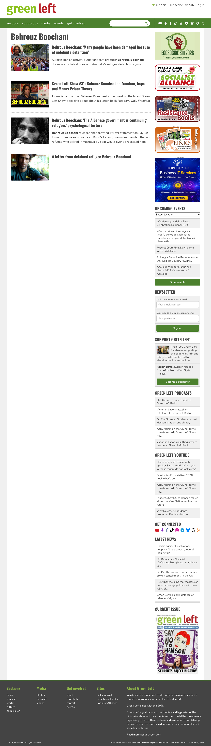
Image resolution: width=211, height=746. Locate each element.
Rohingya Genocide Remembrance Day (177, 259)
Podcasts (42, 699)
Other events (177, 282)
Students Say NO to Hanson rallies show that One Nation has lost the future (177, 501)
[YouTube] (157, 530)
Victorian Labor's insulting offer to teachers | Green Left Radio (177, 443)
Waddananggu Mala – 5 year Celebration (173, 223)
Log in (200, 5)
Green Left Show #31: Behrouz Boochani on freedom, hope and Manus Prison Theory (98, 86)
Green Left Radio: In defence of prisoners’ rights (175, 583)
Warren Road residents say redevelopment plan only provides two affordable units (177, 595)
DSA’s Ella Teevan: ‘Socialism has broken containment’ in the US (177, 560)
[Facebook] (167, 530)
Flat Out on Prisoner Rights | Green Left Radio (174, 401)
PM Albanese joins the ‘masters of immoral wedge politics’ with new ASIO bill (177, 572)
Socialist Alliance (107, 703)
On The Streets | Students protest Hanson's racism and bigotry (177, 421)
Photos (41, 695)
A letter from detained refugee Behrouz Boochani (91, 156)
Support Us (30, 23)
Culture (11, 707)
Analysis (11, 699)
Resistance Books (107, 699)
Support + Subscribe (169, 5)
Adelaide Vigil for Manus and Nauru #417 (174, 268)
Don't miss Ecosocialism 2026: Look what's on (175, 477)
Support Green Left (172, 339)
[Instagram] (177, 530)
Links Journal (104, 695)
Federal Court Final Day (171, 247)
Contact (71, 703)
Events (59, 23)
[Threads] (193, 530)
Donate (190, 5)
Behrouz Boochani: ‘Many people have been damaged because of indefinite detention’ (101, 49)
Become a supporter (178, 382)
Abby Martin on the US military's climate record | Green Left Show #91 (176, 432)
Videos (40, 703)
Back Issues (13, 711)
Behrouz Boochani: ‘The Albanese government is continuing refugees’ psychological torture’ (99, 122)
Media (46, 23)
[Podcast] (162, 530)
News (10, 695)
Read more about (144, 734)
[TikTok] (172, 530)
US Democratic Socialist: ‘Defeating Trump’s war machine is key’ (177, 549)
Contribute (73, 699)
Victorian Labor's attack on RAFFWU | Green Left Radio (174, 411)
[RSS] (198, 530)
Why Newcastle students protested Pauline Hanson (172, 512)
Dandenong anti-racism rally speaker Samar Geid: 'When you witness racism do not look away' (176, 465)
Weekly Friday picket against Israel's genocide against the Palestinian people (174, 234)
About (70, 695)
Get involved (76, 23)
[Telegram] (182, 530)
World (10, 703)
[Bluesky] (188, 530)
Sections (13, 23)
